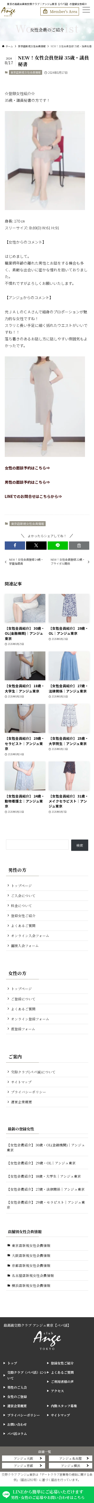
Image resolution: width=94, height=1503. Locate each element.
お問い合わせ (17, 1424)
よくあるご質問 (23, 925)
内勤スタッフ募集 (64, 1405)
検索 (79, 845)
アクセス (57, 1390)
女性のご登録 (17, 1396)
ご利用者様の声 (62, 1381)
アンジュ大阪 (23, 1458)
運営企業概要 (21, 1101)
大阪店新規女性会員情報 (31, 1255)
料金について (21, 905)
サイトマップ (21, 1081)
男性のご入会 (17, 1387)
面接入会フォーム (25, 945)
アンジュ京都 (23, 1465)
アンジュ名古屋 (70, 1458)
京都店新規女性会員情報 (31, 1265)
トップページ (21, 885)
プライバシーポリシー (28, 1091)
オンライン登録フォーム (30, 1018)
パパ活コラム (17, 1433)
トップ (12, 1363)
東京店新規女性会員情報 (26, 72)
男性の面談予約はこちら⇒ (27, 482)
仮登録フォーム (23, 1028)
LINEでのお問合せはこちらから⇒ (33, 496)
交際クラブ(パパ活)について (33, 1071)
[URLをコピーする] (79, 545)
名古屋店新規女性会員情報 (33, 1275)
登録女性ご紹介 (23, 915)
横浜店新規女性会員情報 (31, 1285)
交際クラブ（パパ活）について (26, 1375)
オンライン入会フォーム (30, 935)
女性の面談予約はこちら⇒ (27, 467)
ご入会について (23, 895)
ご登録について (23, 998)
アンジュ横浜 (70, 1465)
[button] (15, 545)
